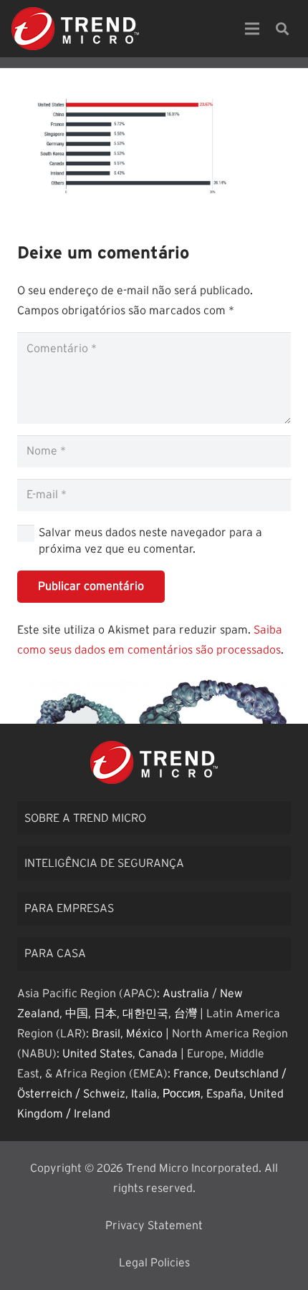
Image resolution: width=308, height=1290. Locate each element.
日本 (105, 1013)
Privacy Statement (154, 1225)
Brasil (106, 1033)
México (144, 1033)
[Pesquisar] (282, 28)
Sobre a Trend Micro (85, 818)
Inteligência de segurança (104, 863)
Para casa (55, 953)
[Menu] (252, 29)
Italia (144, 1094)
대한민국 (145, 1013)
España (225, 1094)
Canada (158, 1053)
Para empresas (69, 908)
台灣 (185, 1013)
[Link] (75, 28)
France (190, 1074)
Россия (182, 1094)
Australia (186, 993)
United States (97, 1053)
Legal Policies (154, 1263)
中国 (76, 1013)
